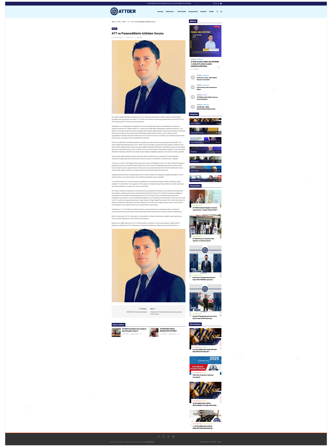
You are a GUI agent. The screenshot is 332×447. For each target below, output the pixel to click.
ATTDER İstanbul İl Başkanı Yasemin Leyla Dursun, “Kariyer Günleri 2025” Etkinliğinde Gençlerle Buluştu (205, 210)
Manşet (204, 372)
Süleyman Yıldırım (118, 37)
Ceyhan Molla (203, 442)
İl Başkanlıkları (197, 205)
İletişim (211, 11)
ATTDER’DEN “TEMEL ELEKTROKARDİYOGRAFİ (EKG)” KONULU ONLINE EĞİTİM (206, 109)
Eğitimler (193, 59)
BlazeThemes (150, 442)
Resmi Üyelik (182, 11)
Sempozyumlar (193, 11)
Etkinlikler (200, 59)
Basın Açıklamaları (207, 423)
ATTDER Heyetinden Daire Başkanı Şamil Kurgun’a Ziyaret (174, 3)
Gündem (114, 28)
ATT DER (126, 334)
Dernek (204, 347)
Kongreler (203, 11)
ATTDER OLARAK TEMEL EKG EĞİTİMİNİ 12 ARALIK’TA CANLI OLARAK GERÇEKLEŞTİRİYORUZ (205, 64)
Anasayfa (160, 11)
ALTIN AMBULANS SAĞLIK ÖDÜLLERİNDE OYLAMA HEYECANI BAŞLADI (204, 405)
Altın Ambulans (197, 347)
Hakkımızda (169, 11)
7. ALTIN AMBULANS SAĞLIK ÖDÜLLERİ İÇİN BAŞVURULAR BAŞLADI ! (202, 428)
